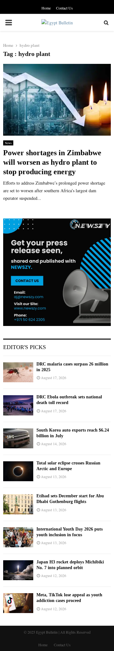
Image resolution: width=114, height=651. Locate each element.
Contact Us (64, 7)
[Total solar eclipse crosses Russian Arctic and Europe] (18, 471)
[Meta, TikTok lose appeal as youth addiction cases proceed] (18, 603)
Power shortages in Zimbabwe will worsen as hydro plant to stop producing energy (52, 162)
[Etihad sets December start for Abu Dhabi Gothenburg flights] (18, 504)
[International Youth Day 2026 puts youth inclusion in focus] (18, 537)
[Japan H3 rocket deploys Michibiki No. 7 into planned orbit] (18, 570)
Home (46, 7)
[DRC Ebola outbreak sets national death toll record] (18, 405)
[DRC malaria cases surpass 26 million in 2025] (18, 372)
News (8, 143)
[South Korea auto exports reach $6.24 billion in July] (18, 438)
